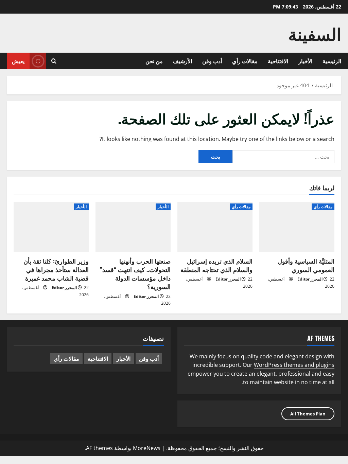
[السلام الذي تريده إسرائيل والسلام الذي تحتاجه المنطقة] (215, 227)
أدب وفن (212, 61)
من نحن (154, 61)
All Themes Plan (308, 414)
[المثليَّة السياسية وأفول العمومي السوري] (296, 227)
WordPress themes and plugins (294, 365)
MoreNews (146, 448)
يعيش (18, 61)
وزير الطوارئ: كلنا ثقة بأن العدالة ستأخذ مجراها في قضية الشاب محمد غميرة (56, 269)
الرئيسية (332, 61)
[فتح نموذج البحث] (53, 61)
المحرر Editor (310, 279)
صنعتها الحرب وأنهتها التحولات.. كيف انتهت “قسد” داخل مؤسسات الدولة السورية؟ (135, 273)
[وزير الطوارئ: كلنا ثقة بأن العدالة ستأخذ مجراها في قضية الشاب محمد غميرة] (51, 227)
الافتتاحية (278, 61)
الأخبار (305, 61)
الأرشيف (182, 61)
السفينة (314, 33)
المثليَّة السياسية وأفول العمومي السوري (306, 265)
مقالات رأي (245, 61)
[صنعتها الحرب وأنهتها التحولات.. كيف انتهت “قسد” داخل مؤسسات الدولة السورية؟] (133, 227)
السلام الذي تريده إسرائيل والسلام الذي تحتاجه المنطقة (216, 265)
